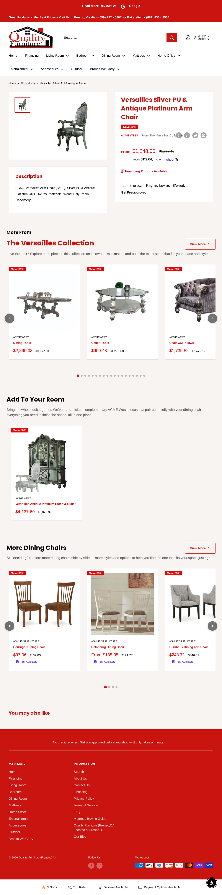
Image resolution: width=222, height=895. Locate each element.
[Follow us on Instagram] (99, 866)
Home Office (166, 55)
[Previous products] (9, 318)
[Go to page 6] (96, 376)
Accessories (50, 69)
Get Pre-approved (133, 192)
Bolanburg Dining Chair (107, 647)
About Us (80, 778)
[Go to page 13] (122, 376)
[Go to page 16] (133, 376)
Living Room (55, 55)
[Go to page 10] (111, 376)
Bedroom (82, 55)
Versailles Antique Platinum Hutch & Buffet (45, 504)
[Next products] (212, 318)
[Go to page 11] (115, 376)
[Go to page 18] (141, 376)
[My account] (188, 37)
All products (27, 83)
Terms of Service (86, 805)
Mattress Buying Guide (90, 818)
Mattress (138, 55)
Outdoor (76, 69)
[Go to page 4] (89, 376)
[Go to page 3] (85, 376)
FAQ (77, 812)
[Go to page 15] (130, 376)
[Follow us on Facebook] (91, 866)
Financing (32, 55)
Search (79, 771)
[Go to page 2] (82, 376)
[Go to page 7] (100, 376)
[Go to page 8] (104, 376)
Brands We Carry (102, 69)
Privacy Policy (84, 798)
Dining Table (22, 342)
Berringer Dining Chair (29, 647)
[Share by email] (204, 135)
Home (13, 55)
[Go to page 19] (144, 376)
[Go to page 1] (78, 376)
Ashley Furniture (26, 641)
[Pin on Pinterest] (187, 135)
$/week (179, 185)
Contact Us (82, 785)
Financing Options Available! (146, 171)
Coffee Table (100, 342)
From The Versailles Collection (162, 135)
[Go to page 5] (93, 376)
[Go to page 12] (118, 376)
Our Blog (80, 836)
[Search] (171, 37)
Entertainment (18, 69)
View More (198, 244)
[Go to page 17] (137, 376)
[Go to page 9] (107, 376)
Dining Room (111, 55)
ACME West (129, 135)
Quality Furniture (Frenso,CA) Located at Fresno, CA (95, 827)
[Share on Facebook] (179, 135)
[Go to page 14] (126, 376)
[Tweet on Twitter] (195, 135)
